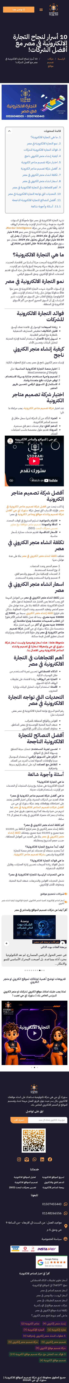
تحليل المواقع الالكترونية (25, 1177)
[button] (41, 9)
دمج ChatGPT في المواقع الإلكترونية (50, 1285)
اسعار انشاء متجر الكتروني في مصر (40, 181)
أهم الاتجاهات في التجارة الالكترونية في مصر (35, 187)
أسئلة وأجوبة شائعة (42, 206)
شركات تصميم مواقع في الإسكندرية (50, 1305)
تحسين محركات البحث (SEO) (22, 1187)
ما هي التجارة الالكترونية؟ (44, 137)
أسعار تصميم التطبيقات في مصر (52, 1300)
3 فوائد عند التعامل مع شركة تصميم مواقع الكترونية (38, 1354)
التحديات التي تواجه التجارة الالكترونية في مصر (32, 194)
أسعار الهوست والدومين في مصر (51, 1295)
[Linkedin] (42, 1159)
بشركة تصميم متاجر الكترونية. (29, 854)
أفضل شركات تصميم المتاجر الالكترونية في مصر (39, 807)
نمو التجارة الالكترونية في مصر (42, 143)
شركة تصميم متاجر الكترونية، (38, 408)
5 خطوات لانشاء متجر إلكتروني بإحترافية (44, 1336)
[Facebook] (50, 1159)
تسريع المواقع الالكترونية (53, 1177)
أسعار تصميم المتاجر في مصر (53, 1290)
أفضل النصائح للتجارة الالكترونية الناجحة (34, 200)
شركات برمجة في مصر (46, 941)
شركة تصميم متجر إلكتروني (23, 1342)
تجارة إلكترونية (57, 1329)
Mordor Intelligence (19, 228)
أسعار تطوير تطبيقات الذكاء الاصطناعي (48, 1280)
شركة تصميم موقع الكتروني (51, 1348)
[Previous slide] (6, 943)
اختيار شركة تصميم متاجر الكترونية (39, 162)
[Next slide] (62, 943)
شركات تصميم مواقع (50, 62)
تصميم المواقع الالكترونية (26, 1182)
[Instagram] (19, 1159)
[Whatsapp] (34, 1159)
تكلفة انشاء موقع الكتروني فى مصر (51, 1310)
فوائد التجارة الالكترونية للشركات (41, 149)
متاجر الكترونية (30, 1323)
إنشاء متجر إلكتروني (54, 1323)
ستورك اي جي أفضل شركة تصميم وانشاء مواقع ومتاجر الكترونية (35, 512)
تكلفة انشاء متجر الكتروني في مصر (40, 175)
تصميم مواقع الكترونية (53, 1360)
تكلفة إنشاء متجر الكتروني (39, 613)
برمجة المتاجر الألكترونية (53, 1187)
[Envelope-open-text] (26, 1159)
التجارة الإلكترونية (34, 1329)
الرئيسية (61, 59)
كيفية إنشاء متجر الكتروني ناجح (41, 156)
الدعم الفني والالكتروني (54, 1182)
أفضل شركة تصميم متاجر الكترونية (39, 168)
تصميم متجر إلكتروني (53, 1342)
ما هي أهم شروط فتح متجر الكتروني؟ (49, 1315)
